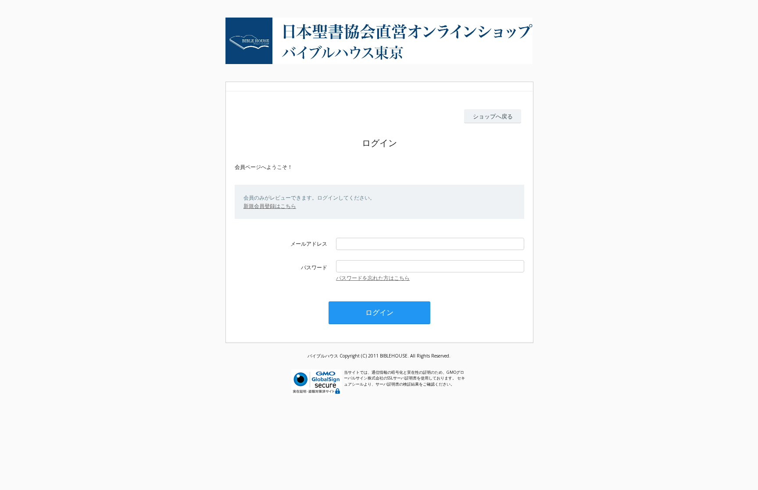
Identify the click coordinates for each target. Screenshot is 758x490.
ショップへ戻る (493, 116)
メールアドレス (308, 243)
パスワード (314, 267)
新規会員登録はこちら (269, 206)
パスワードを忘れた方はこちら (373, 278)
